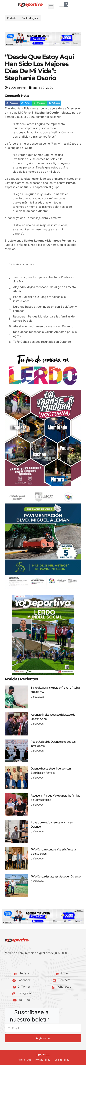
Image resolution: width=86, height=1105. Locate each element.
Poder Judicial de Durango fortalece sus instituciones (39, 299)
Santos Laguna (30, 18)
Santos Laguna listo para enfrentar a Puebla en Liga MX (43, 279)
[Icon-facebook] (6, 963)
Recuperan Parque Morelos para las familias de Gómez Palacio (44, 318)
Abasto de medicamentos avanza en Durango (43, 326)
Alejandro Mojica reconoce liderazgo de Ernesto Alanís (44, 289)
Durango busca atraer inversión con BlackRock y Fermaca (45, 308)
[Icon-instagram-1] (18, 963)
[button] (51, 7)
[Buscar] (66, 4)
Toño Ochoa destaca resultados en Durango (42, 341)
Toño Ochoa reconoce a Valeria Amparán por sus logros (45, 334)
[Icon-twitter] (12, 963)
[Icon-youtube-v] (24, 963)
